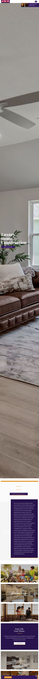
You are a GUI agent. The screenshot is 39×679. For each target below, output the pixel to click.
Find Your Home (8, 247)
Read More (8, 677)
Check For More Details (18, 493)
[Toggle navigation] (36, 1)
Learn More (19, 643)
